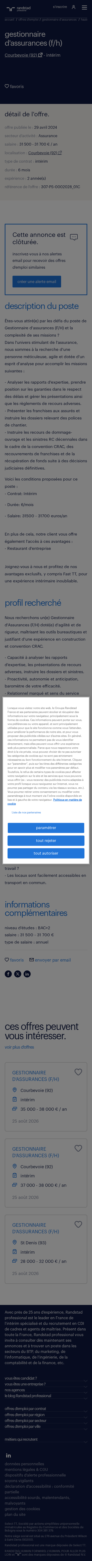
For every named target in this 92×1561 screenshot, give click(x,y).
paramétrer (46, 828)
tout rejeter (46, 840)
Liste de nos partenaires (26, 812)
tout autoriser (46, 853)
